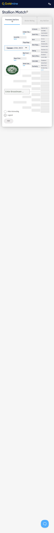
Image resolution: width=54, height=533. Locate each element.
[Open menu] (49, 4)
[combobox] (14, 91)
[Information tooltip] (27, 11)
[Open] (26, 47)
